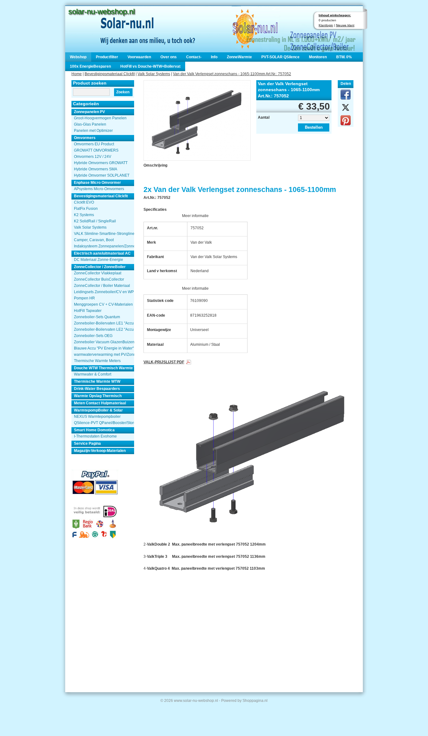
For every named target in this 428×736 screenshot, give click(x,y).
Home (76, 74)
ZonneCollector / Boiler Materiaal (102, 285)
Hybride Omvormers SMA (95, 169)
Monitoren (318, 57)
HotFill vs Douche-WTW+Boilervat (150, 66)
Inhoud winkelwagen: (335, 15)
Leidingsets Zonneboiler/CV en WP (104, 292)
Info (214, 57)
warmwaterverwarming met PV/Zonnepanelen (104, 354)
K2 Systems (84, 215)
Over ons (168, 57)
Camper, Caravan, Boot (94, 240)
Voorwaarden (139, 57)
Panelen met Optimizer (93, 130)
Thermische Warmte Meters (97, 361)
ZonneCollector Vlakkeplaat (97, 273)
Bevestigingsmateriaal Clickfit (110, 74)
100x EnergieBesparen (90, 66)
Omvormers (85, 138)
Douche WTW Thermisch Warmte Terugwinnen (104, 368)
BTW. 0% (344, 57)
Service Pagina (87, 443)
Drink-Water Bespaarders (97, 388)
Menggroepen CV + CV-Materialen (103, 304)
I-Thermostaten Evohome (95, 436)
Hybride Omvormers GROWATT (101, 163)
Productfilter (107, 57)
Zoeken (122, 92)
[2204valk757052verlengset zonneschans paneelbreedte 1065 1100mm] (197, 120)
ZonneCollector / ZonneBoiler (100, 267)
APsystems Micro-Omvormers (99, 189)
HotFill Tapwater (88, 310)
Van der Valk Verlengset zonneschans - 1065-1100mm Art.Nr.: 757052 (232, 74)
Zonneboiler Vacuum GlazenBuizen (104, 342)
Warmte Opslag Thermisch (98, 396)
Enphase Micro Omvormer (97, 182)
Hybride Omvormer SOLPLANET (101, 175)
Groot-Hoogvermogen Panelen (100, 118)
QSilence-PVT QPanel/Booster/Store (104, 423)
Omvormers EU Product (94, 144)
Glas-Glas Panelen (90, 124)
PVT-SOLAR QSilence (280, 57)
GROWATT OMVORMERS (96, 150)
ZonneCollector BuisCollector (99, 279)
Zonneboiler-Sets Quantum (97, 317)
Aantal (263, 117)
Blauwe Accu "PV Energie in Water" (104, 348)
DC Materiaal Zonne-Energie (98, 259)
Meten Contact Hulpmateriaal (100, 403)
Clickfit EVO (84, 202)
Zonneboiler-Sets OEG (93, 336)
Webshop (78, 57)
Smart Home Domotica (94, 430)
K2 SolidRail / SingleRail (95, 221)
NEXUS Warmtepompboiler (97, 416)
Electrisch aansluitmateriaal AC (102, 253)
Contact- (193, 57)
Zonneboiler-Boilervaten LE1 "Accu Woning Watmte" (104, 323)
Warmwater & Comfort (92, 374)
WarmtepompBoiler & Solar (98, 410)
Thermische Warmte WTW (97, 381)
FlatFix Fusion (86, 208)
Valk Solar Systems (154, 74)
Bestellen (314, 127)
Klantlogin (326, 25)
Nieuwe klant (345, 25)
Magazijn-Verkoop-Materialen (100, 450)
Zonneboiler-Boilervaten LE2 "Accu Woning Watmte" (104, 329)
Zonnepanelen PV (89, 112)
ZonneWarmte (239, 57)
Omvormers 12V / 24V (92, 156)
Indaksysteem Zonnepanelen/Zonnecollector (104, 246)
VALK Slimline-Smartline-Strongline (104, 233)
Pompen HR (84, 298)
